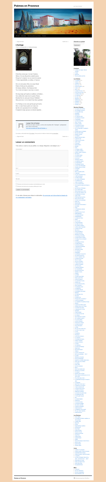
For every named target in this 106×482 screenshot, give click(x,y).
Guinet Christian (78, 430)
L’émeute (77, 210)
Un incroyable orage (79, 111)
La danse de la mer (78, 228)
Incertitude (77, 206)
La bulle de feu (78, 297)
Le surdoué (77, 363)
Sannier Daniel (78, 443)
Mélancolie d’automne (79, 391)
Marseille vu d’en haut (79, 234)
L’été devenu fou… (79, 247)
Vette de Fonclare (33, 47)
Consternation (77, 119)
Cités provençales (78, 86)
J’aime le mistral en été (79, 387)
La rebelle (77, 274)
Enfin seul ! (77, 201)
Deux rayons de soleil (79, 198)
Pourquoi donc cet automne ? (80, 298)
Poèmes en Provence (26, 5)
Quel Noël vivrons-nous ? (80, 384)
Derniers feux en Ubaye (79, 373)
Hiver (76, 89)
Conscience (77, 143)
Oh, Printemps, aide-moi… (80, 110)
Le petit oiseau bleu (79, 233)
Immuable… (77, 310)
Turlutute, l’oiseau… (79, 271)
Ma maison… (77, 153)
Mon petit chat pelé (78, 349)
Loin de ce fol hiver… (79, 342)
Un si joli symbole (78, 319)
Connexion (77, 469)
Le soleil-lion (77, 95)
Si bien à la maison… (79, 279)
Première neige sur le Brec (80, 167)
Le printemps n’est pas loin (80, 253)
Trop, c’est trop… (78, 122)
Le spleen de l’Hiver (79, 218)
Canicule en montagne (79, 406)
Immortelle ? (77, 114)
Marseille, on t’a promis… (80, 370)
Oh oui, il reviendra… (79, 261)
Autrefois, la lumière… (79, 264)
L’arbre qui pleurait (78, 176)
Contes (76, 87)
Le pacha (77, 343)
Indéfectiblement (78, 213)
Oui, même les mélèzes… (80, 225)
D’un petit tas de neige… (80, 125)
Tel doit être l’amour (79, 249)
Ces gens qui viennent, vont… (81, 192)
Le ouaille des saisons (79, 161)
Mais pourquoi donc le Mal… (81, 191)
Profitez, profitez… (79, 123)
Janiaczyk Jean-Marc (79, 433)
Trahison (76, 351)
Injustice (76, 303)
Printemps (77, 101)
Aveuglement (77, 382)
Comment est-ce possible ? (80, 385)
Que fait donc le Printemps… (80, 188)
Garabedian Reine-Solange (80, 452)
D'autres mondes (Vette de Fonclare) (82, 451)
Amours (76, 81)
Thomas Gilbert (78, 445)
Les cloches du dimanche (80, 179)
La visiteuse (77, 315)
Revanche (77, 295)
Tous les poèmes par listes (34, 36)
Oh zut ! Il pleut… (78, 259)
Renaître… (77, 146)
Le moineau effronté (79, 289)
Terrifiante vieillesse (79, 159)
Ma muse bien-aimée (79, 132)
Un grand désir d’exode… (80, 280)
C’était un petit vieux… (79, 262)
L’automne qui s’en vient (80, 309)
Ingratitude (77, 113)
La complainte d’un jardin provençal (82, 301)
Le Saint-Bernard (78, 162)
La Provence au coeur (79, 92)
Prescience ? (77, 334)
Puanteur (77, 273)
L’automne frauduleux (79, 267)
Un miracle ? (77, 135)
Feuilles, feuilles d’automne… (81, 152)
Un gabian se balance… (79, 150)
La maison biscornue (79, 258)
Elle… (76, 397)
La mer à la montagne (79, 300)
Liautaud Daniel (78, 437)
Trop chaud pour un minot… (80, 316)
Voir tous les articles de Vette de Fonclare (36, 128)
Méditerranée (77, 99)
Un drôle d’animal (78, 177)
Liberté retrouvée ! (78, 407)
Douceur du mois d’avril (80, 212)
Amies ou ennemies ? (79, 182)
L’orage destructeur (78, 222)
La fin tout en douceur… (80, 336)
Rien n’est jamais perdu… (80, 171)
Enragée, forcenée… (79, 134)
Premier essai (77, 282)
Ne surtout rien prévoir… (80, 255)
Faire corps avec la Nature (80, 361)
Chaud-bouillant (78, 312)
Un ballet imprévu (78, 243)
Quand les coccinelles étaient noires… (82, 360)
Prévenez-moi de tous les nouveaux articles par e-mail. (29, 186)
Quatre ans (66, 41)
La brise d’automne (79, 321)
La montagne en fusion (79, 241)
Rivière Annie (77, 442)
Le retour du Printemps (79, 346)
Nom (17, 168)
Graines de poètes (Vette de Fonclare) (82, 454)
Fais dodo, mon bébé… (79, 404)
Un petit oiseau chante (79, 276)
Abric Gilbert (77, 416)
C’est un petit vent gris (79, 396)
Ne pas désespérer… (79, 325)
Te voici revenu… (78, 265)
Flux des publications (79, 470)
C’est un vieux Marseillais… (80, 165)
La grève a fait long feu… (80, 352)
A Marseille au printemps (80, 246)
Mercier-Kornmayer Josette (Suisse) (82, 440)
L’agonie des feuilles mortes (80, 304)
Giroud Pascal (78, 427)
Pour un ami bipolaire (79, 358)
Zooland (76, 104)
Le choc (76, 331)
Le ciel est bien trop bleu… (80, 283)
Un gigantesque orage (79, 394)
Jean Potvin (77, 434)
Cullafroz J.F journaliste (79, 449)
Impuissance (77, 348)
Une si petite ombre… (79, 189)
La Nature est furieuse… (80, 390)
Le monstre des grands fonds (80, 393)
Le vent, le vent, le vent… (80, 330)
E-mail (17, 173)
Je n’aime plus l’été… (79, 294)
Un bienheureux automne (80, 209)
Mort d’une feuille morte (80, 369)
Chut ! (76, 147)
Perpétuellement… (78, 216)
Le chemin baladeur (79, 399)
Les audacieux (78, 345)
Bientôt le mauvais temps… (80, 137)
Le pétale (77, 170)
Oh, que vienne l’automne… (80, 410)
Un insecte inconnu (79, 401)
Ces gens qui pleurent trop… (80, 174)
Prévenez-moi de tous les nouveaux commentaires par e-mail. (31, 184)
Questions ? (77, 102)
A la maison (32, 133)
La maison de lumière (79, 120)
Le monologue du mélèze (80, 236)
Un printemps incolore (79, 164)
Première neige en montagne (80, 131)
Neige (76, 207)
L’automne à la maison (79, 126)
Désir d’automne (78, 285)
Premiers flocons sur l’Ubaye (81, 306)
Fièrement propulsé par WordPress (82, 478)
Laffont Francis (78, 436)
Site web (18, 178)
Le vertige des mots (79, 116)
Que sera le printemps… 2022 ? (81, 354)
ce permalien (55, 133)
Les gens (77, 96)
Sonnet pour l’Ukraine (79, 322)
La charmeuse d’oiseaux (79, 117)
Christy (76, 424)
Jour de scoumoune (79, 366)
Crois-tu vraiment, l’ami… (80, 256)
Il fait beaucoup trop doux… (80, 197)
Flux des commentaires (79, 472)
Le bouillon (77, 168)
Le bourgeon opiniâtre (79, 403)
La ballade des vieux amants (80, 409)
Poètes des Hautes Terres (80, 461)
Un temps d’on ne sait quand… (81, 239)
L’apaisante (77, 173)
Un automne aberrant (79, 215)
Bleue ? (76, 367)
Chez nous (77, 84)
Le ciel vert (77, 158)
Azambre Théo (78, 421)
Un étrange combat (78, 149)
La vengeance (77, 337)
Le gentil (76, 355)
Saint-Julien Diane (78, 463)
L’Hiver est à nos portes (79, 140)
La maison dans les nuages (80, 237)
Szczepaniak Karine (79, 464)
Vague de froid (20, 41)
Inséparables (77, 252)
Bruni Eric (77, 422)
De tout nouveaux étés (79, 270)
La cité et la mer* (78, 156)
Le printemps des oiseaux (80, 194)
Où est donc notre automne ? (80, 204)
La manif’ (77, 240)
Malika (76, 439)
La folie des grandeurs (79, 244)
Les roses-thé (77, 221)
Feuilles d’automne (78, 340)
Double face (77, 400)
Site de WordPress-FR (79, 473)
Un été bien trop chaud (79, 307)
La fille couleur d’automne (80, 227)
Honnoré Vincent (78, 431)
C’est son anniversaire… (80, 183)
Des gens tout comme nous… (81, 328)
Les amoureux (78, 250)
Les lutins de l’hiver (79, 224)
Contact (44, 36)
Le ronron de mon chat (79, 313)
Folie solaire (77, 364)
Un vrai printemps (78, 268)
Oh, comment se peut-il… (80, 318)
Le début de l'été (78, 93)
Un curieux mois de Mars (80, 108)
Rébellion (77, 292)
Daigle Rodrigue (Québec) (80, 425)
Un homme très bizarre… (80, 339)
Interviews (23, 36)
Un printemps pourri (79, 286)
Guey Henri (77, 428)
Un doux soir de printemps (80, 200)
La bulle (76, 327)
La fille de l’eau (78, 138)
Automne (77, 83)
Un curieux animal (78, 155)
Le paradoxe (77, 333)
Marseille (77, 98)
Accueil (17, 36)
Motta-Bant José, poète (79, 460)
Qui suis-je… (77, 230)
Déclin (76, 219)
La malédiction (78, 288)
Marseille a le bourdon (79, 357)
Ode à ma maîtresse (79, 231)
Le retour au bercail (79, 324)
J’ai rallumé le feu (78, 180)
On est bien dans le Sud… (80, 378)
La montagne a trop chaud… (80, 291)
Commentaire (19, 149)
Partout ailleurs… (78, 144)
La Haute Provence (78, 90)
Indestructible (77, 203)
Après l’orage (77, 141)
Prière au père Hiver (79, 277)
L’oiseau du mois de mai (79, 388)
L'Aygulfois (77, 455)
